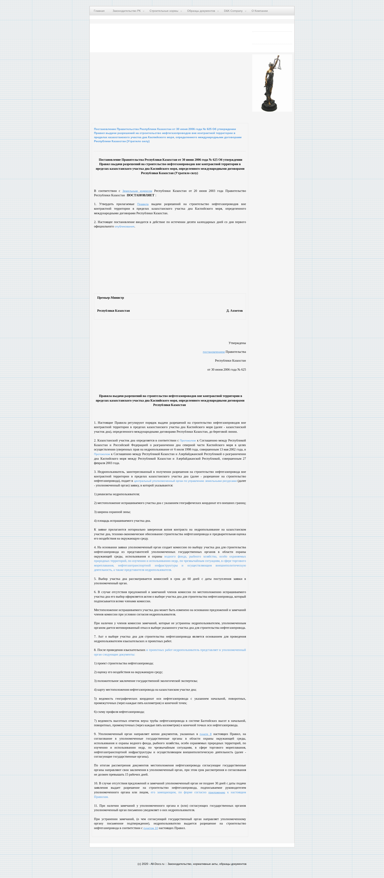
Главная (99, 10)
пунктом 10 (150, 828)
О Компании (260, 10)
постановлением (214, 351)
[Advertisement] (141, 87)
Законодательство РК (127, 10)
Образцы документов (201, 10)
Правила (143, 204)
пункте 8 (206, 734)
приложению (216, 792)
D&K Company (233, 10)
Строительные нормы (164, 10)
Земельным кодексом (137, 190)
